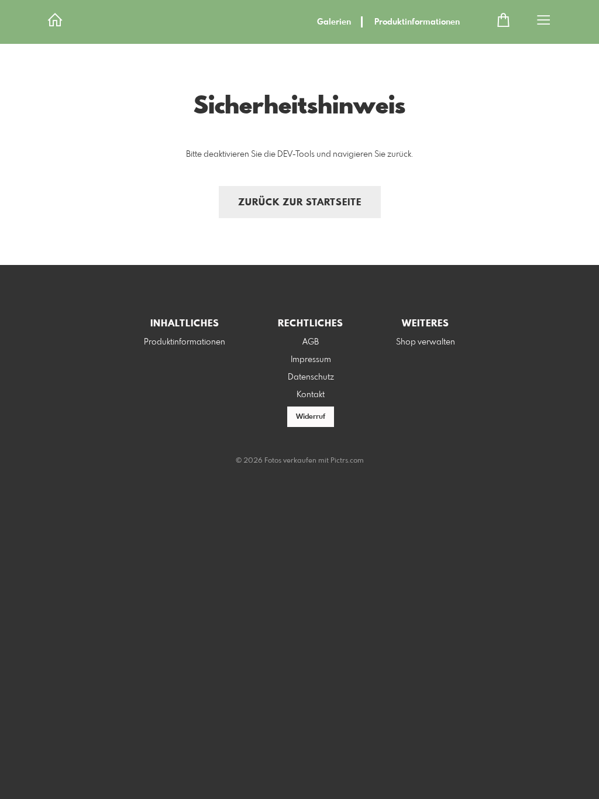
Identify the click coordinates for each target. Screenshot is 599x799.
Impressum (311, 360)
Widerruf (310, 417)
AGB (310, 342)
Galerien (334, 22)
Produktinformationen (417, 22)
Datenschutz (311, 377)
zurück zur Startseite (300, 203)
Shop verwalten (425, 342)
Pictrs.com (347, 460)
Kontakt (311, 395)
